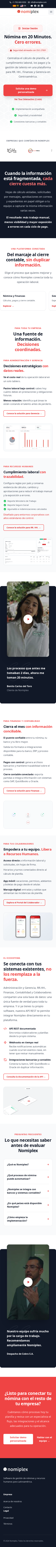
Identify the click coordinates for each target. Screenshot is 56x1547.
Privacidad (8, 1517)
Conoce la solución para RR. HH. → (24, 527)
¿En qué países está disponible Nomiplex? (28, 1205)
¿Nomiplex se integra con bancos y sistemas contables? (28, 1191)
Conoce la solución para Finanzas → (24, 790)
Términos (7, 1523)
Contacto (7, 1507)
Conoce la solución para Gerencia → (24, 413)
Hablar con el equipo (44, 1439)
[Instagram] (39, 6)
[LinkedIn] (42, 6)
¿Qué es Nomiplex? (28, 1164)
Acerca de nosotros (12, 1501)
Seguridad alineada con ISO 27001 (29, 50)
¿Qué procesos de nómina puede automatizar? (28, 1177)
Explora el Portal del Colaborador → (24, 902)
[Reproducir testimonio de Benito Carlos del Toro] (28, 619)
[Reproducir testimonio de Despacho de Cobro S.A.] (28, 1282)
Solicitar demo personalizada (18, 1439)
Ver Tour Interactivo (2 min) (28, 99)
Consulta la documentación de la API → (26, 1076)
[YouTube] (32, 6)
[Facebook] (35, 6)
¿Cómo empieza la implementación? (28, 1219)
